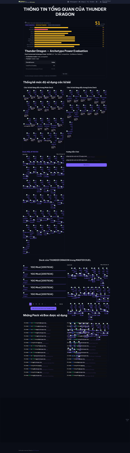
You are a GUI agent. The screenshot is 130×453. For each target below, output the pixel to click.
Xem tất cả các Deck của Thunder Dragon (43, 308)
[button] (90, 2)
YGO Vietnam (36, 450)
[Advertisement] (10, 27)
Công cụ (83, 1)
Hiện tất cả (86, 165)
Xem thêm (65, 73)
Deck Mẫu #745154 (30, 152)
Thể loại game (73, 1)
